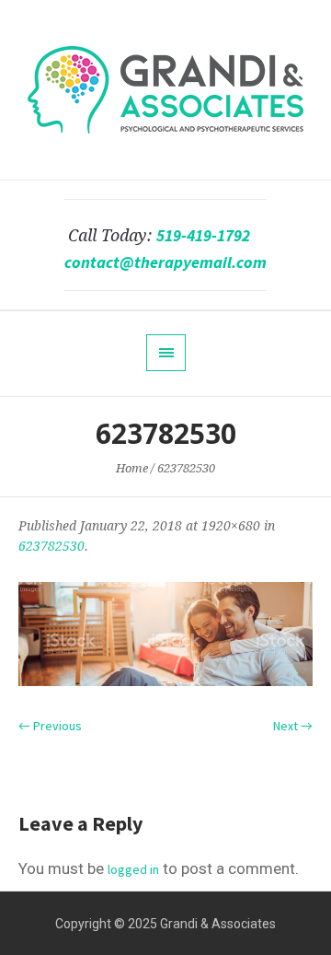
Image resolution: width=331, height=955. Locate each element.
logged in (133, 869)
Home (132, 468)
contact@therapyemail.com (165, 262)
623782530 (51, 546)
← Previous (50, 725)
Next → (293, 725)
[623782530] (165, 634)
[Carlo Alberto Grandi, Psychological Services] (165, 90)
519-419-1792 (203, 235)
